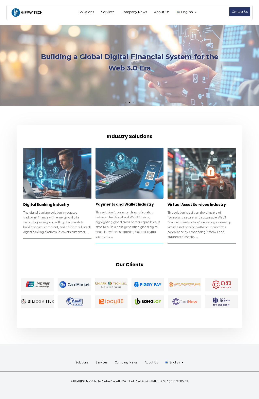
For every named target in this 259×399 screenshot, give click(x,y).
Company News (134, 12)
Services (107, 12)
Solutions (86, 12)
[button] (125, 102)
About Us (161, 12)
